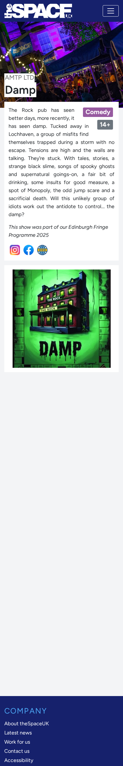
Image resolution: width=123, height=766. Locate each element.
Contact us (16, 751)
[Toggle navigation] (111, 11)
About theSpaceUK (26, 723)
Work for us (17, 742)
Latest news (18, 733)
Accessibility (18, 760)
